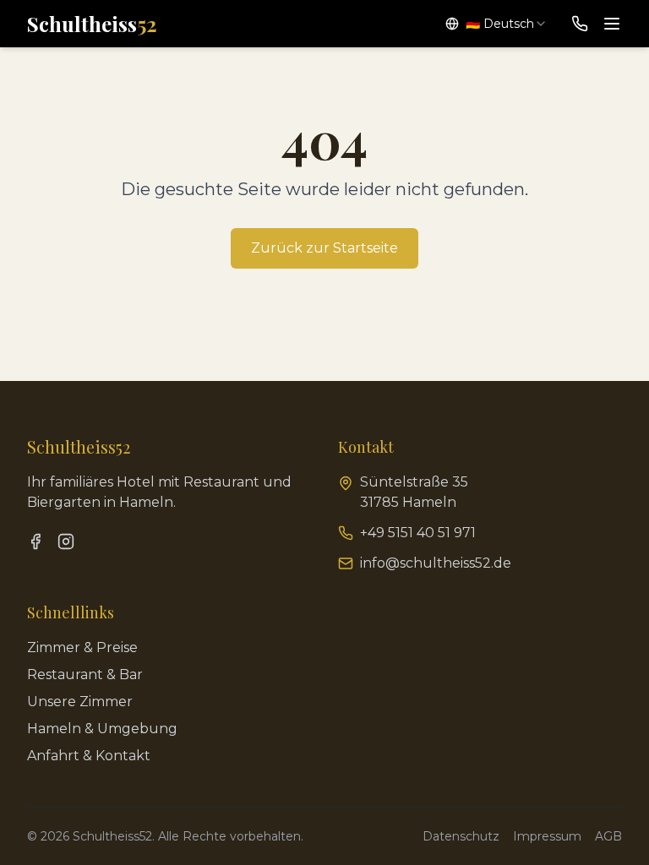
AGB (608, 836)
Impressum (547, 836)
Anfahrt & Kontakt (88, 756)
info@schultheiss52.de (435, 563)
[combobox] (496, 24)
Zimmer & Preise (82, 647)
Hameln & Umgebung (102, 729)
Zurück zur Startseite (324, 248)
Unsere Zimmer (80, 702)
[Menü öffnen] (612, 24)
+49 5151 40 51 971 (418, 533)
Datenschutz (461, 836)
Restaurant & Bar (85, 674)
